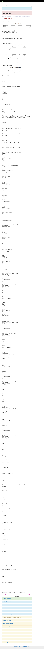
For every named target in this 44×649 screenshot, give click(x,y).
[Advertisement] (37, 16)
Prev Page (4, 589)
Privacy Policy (16, 646)
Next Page (29, 589)
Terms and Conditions (20, 646)
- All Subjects (6, 601)
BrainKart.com (6, 1)
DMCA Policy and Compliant (26, 646)
